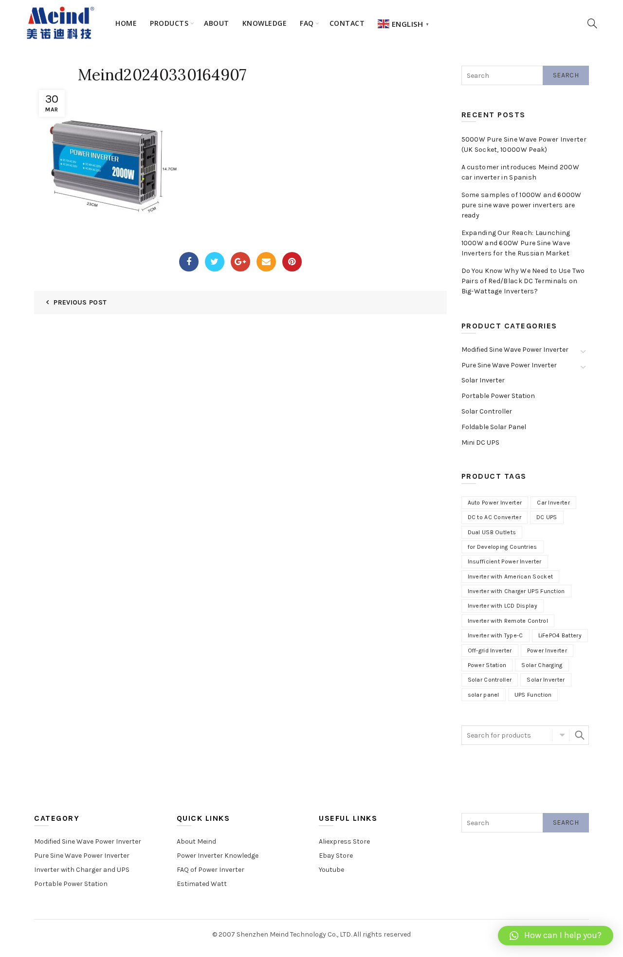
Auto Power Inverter (495, 502)
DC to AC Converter (494, 517)
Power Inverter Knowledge (217, 855)
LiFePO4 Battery (560, 635)
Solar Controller (486, 411)
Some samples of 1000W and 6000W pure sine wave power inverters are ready (521, 205)
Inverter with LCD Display (503, 605)
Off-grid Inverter (490, 650)
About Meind (196, 841)
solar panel (483, 694)
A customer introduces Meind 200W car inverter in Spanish (520, 172)
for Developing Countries (502, 546)
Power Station (487, 665)
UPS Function (533, 694)
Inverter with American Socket (510, 576)
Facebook (189, 261)
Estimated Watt (202, 884)
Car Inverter (553, 502)
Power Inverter (547, 650)
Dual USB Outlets (492, 532)
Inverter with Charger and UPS (81, 870)
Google (240, 261)
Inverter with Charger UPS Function (516, 591)
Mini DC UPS (480, 442)
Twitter (214, 261)
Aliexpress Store (344, 841)
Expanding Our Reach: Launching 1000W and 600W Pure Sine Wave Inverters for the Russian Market (515, 243)
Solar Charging (541, 665)
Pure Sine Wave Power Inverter (509, 365)
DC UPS (546, 517)
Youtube (331, 870)
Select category (560, 735)
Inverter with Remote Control (508, 620)
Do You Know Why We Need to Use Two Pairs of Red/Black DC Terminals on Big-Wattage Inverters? (523, 281)
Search (566, 75)
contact (347, 23)
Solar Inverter (483, 380)
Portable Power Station (498, 396)
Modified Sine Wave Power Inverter (514, 349)
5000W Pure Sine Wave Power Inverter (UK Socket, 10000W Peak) (524, 144)
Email (266, 261)
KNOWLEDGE (264, 23)
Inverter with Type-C (495, 635)
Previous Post (80, 302)
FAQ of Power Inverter (210, 870)
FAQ (307, 23)
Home (126, 23)
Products (169, 23)
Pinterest (292, 261)
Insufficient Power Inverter (505, 561)
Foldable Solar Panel (493, 427)
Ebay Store (336, 855)
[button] (555, 935)
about (216, 23)
